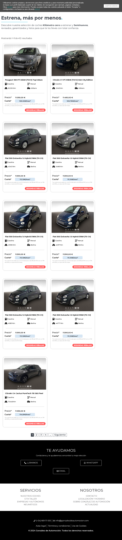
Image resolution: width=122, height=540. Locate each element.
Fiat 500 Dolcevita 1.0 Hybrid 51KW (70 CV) (24, 158)
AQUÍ (9, 7)
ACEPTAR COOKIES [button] (111, 6)
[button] (31, 463)
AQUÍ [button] (37, 9)
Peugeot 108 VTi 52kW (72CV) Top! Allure (24, 80)
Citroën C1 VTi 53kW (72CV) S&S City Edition (73, 80)
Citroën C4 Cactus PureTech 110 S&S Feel (24, 393)
